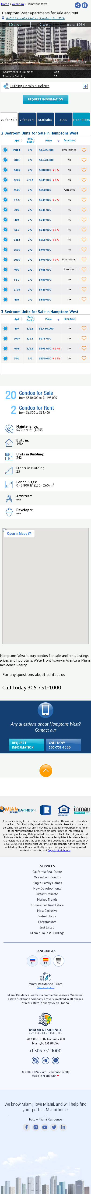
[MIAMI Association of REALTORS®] (9, 810)
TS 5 (17, 200)
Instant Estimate (47, 894)
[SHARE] (78, 5)
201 (16, 209)
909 (16, 269)
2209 (17, 180)
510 (16, 279)
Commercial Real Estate (47, 905)
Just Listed (47, 927)
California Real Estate (47, 872)
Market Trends (47, 899)
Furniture (69, 140)
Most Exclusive (47, 911)
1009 (17, 259)
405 (16, 299)
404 (16, 219)
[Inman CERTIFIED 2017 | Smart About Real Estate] (82, 810)
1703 (17, 289)
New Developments (47, 888)
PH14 (16, 150)
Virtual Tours (47, 916)
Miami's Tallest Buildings (47, 933)
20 (15, 24)
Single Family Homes (47, 883)
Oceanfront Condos (47, 877)
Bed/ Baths (30, 140)
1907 (17, 338)
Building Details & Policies (29, 85)
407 (16, 328)
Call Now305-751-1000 (60, 744)
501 (16, 358)
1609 (17, 249)
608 (16, 348)
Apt (16, 140)
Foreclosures (47, 922)
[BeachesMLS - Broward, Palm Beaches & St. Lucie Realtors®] (27, 810)
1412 (17, 239)
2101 (17, 190)
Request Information (45, 99)
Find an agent (45, 987)
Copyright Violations (59, 850)
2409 (17, 170)
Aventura (18, 4)
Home (5, 4)
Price (48, 140)
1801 (17, 160)
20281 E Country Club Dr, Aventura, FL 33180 (35, 18)
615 (16, 229)
